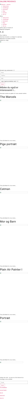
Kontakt (5, 12)
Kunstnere (5, 9)
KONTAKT (2, 395)
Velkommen (6, 6)
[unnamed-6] (14, 55)
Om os (4, 14)
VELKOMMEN (3, 387)
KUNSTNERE (3, 390)
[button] (14, 16)
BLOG (1, 393)
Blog (4, 11)
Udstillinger (6, 7)
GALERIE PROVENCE (8, 1)
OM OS (2, 398)
